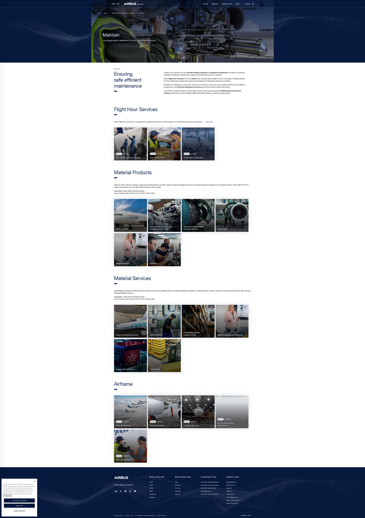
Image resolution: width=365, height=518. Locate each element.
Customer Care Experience (210, 482)
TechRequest (230, 497)
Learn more (209, 122)
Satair (228, 488)
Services (215, 4)
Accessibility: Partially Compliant (145, 515)
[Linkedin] (116, 491)
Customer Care (226, 4)
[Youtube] (135, 491)
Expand (177, 494)
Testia (228, 491)
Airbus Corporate (232, 500)
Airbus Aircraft (156, 477)
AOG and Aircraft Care (208, 488)
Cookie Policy (7, 495)
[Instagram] (130, 491)
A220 (151, 482)
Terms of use (129, 515)
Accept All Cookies (19, 500)
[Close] (35, 481)
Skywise (229, 494)
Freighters (152, 494)
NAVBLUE (229, 485)
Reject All (19, 505)
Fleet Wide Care (206, 491)
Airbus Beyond (231, 503)
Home (105, 13)
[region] (19, 497)
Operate (177, 485)
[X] (121, 491)
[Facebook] (125, 491)
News (238, 4)
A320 (151, 485)
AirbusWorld (230, 482)
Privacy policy (118, 515)
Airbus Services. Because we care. (123, 13)
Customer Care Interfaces (209, 494)
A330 (151, 488)
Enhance (178, 491)
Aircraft (205, 4)
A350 (151, 491)
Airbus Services (183, 477)
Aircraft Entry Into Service (209, 485)
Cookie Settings (161, 515)
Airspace (152, 497)
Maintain (178, 488)
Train (176, 482)
